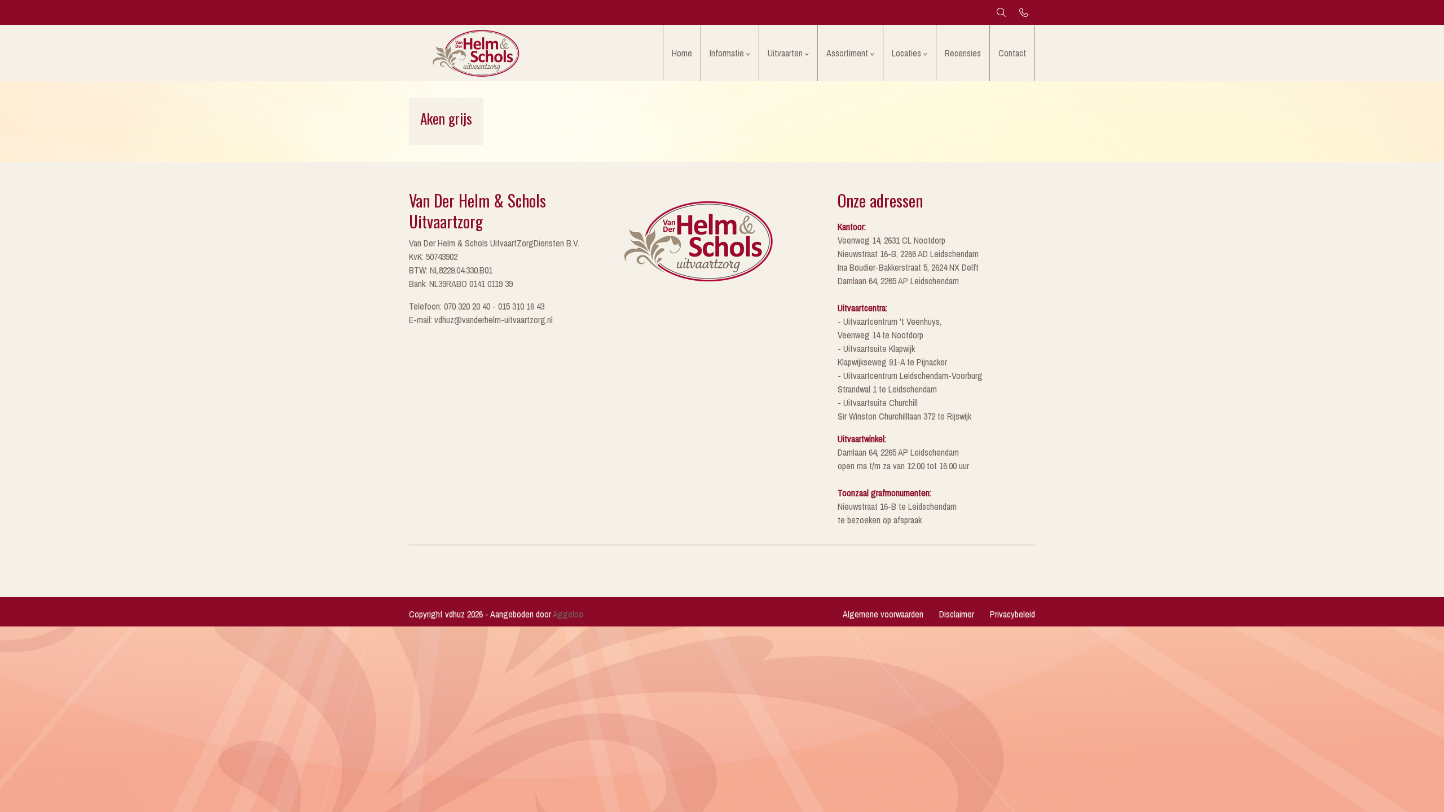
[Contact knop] (1023, 12)
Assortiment (847, 53)
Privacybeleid (1012, 614)
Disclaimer (956, 614)
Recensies (963, 53)
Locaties (906, 53)
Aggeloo (568, 614)
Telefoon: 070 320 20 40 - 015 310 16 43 (476, 306)
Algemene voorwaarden (883, 614)
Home (682, 53)
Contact (1012, 53)
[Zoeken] (1001, 12)
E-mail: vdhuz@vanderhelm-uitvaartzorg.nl (481, 320)
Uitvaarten (785, 53)
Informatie (727, 53)
